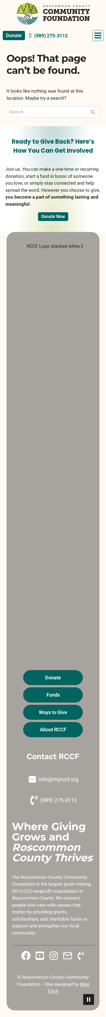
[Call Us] (81, 956)
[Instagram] (53, 955)
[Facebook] (26, 955)
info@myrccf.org (59, 779)
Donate (14, 35)
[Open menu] (97, 35)
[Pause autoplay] (88, 999)
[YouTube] (40, 955)
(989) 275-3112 (58, 800)
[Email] (67, 955)
